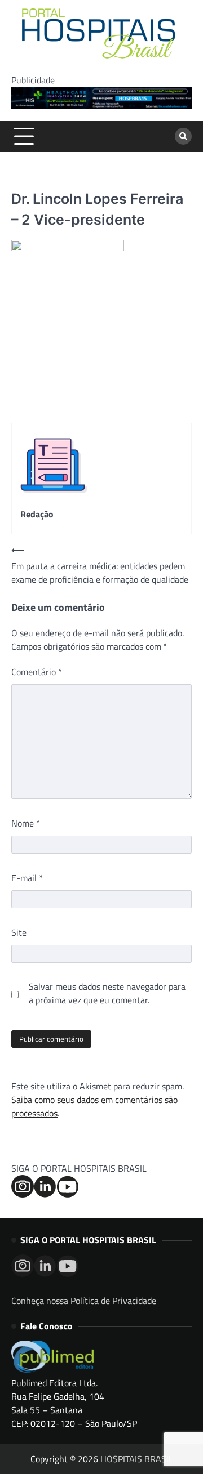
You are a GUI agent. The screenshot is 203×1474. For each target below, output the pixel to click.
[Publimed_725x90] (101, 106)
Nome (25, 823)
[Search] (183, 136)
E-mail (27, 878)
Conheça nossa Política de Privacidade (83, 1300)
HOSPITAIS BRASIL (136, 1459)
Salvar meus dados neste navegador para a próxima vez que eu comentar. (107, 993)
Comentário (36, 671)
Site (19, 932)
